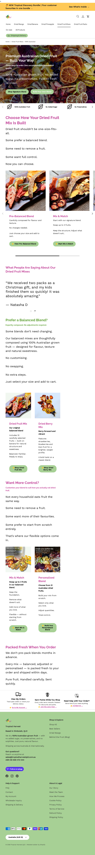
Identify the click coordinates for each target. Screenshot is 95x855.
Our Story (53, 788)
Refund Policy (55, 813)
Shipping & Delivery (14, 805)
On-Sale (9, 30)
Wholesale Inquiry (14, 800)
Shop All (53, 724)
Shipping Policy (56, 817)
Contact (9, 792)
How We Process (56, 796)
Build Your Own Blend (42, 92)
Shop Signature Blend (17, 92)
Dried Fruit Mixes (64, 24)
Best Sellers (54, 729)
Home (8, 24)
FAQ (7, 788)
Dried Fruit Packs (80, 24)
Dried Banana (32, 24)
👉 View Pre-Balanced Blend (24, 244)
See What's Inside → (79, 7)
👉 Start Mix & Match (64, 244)
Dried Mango (19, 24)
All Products (20, 30)
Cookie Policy (55, 800)
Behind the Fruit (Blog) (59, 737)
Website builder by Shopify (36, 844)
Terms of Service (56, 809)
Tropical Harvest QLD (18, 844)
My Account (11, 796)
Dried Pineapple (47, 24)
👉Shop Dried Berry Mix (47, 469)
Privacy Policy (55, 805)
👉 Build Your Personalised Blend (47, 627)
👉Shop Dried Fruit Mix (18, 469)
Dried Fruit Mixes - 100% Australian (23, 41)
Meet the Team (56, 792)
